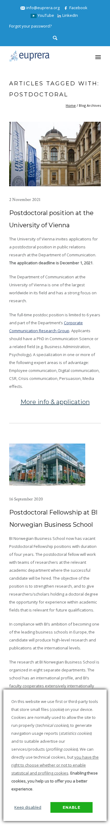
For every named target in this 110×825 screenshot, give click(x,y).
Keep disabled (27, 807)
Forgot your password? (30, 26)
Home (71, 105)
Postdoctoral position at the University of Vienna (51, 219)
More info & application (55, 402)
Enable (71, 807)
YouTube (45, 15)
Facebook (77, 7)
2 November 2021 (25, 200)
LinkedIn (69, 15)
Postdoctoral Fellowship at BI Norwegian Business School (53, 518)
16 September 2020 (26, 499)
